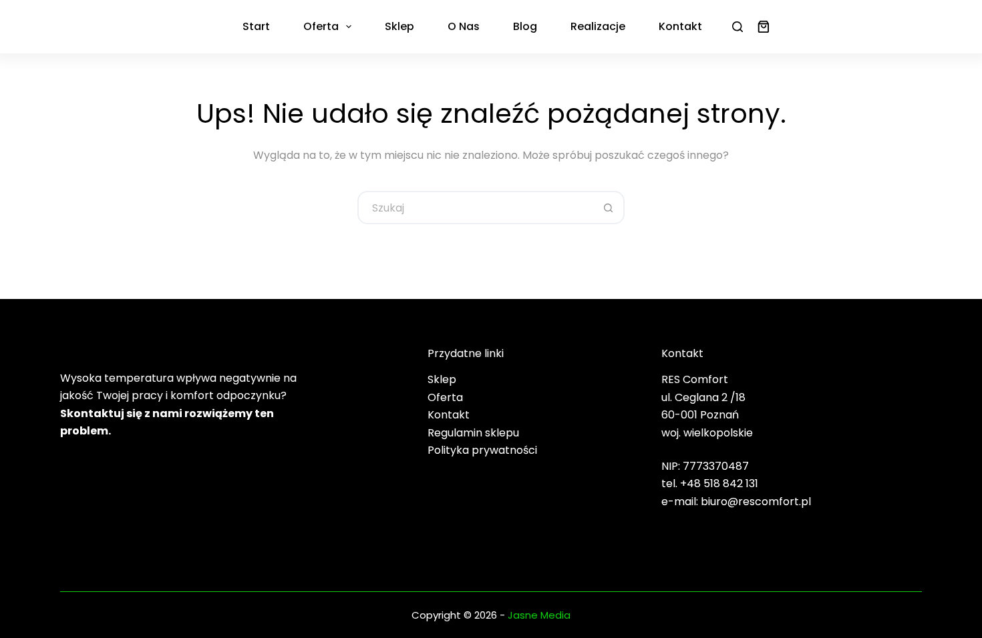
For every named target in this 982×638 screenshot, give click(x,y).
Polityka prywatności (482, 450)
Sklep (399, 26)
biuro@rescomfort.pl (756, 501)
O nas (464, 26)
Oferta (321, 26)
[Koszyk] (761, 27)
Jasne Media (539, 615)
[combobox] (476, 207)
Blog (525, 26)
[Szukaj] (737, 26)
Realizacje (597, 26)
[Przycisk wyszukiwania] (608, 207)
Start (256, 26)
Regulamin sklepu (473, 432)
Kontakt (680, 26)
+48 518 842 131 (719, 483)
